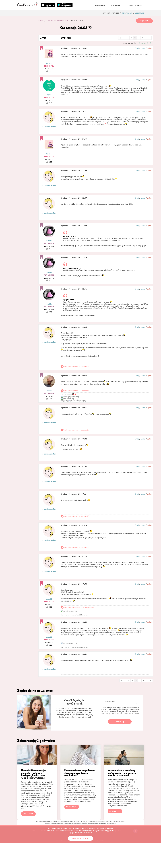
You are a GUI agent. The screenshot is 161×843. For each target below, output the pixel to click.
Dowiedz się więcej (85, 832)
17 (135, 38)
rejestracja (127, 13)
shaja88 (49, 599)
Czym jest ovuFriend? (110, 13)
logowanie (139, 13)
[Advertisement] (26, 50)
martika (49, 240)
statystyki (100, 5)
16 (131, 38)
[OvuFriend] (27, 6)
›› (149, 37)
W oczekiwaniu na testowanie (57, 21)
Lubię (143, 48)
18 (138, 38)
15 (127, 38)
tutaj (109, 715)
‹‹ (120, 37)
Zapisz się (120, 721)
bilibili (49, 390)
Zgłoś (149, 48)
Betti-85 (49, 63)
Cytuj (137, 48)
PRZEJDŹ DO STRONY (80, 838)
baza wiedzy (116, 5)
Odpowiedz (144, 21)
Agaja (49, 95)
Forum (40, 21)
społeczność (135, 5)
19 (142, 38)
